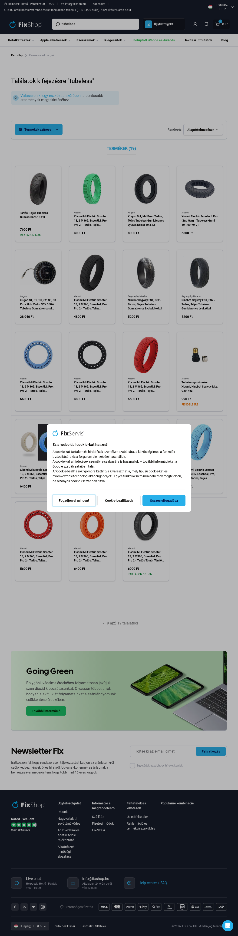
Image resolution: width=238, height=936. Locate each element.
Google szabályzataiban (70, 466)
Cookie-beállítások (119, 500)
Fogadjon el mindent (74, 500)
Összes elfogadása (164, 500)
